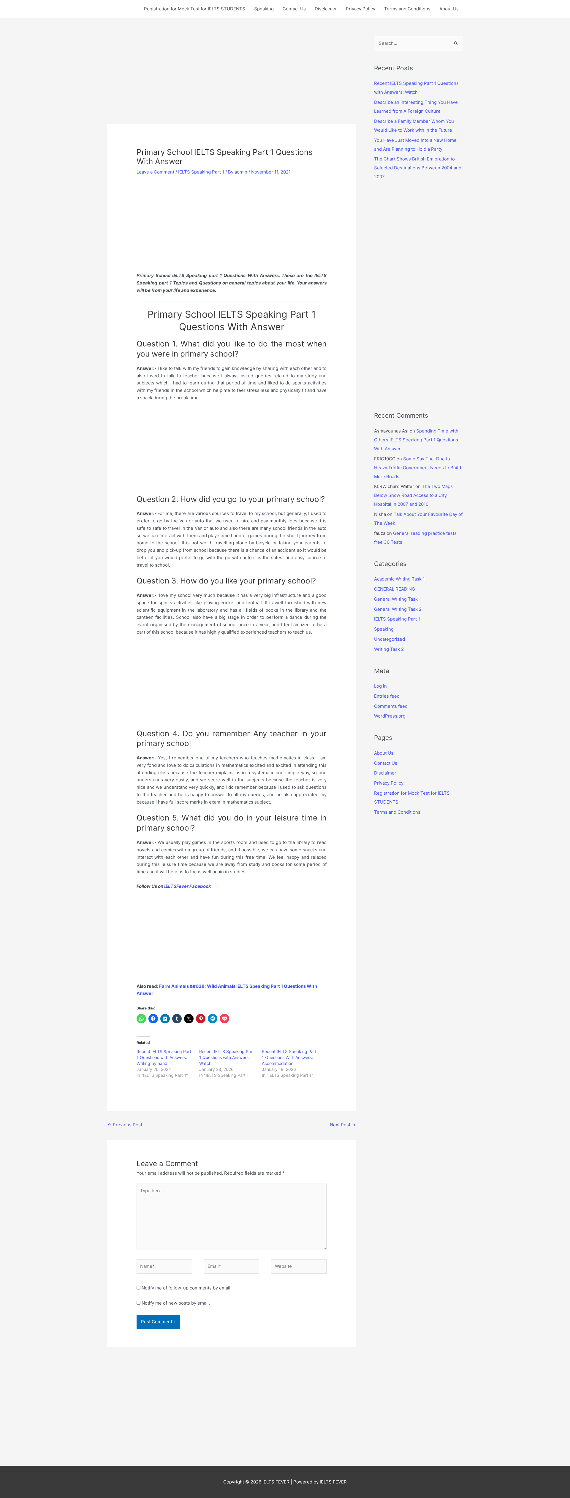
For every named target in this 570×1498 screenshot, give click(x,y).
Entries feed (387, 696)
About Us (449, 9)
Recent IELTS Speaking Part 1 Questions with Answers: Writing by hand (164, 1057)
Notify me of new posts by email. (176, 1303)
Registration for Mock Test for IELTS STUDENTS (194, 9)
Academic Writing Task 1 (399, 579)
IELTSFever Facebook (188, 886)
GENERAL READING (394, 589)
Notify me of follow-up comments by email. (187, 1288)
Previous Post (124, 1125)
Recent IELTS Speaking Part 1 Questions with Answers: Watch (226, 1057)
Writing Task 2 (389, 649)
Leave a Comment (155, 172)
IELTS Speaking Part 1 (201, 172)
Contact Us (294, 9)
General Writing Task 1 (397, 599)
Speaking (264, 9)
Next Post (343, 1125)
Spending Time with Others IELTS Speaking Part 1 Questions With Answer (416, 439)
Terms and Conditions (407, 9)
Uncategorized (389, 639)
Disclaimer (326, 9)
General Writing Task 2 (398, 609)
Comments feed (391, 706)
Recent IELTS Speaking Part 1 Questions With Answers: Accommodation (289, 1057)
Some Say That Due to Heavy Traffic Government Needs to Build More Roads (417, 467)
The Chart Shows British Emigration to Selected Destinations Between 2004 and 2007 (417, 167)
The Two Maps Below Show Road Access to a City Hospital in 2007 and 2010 (413, 495)
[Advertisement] (231, 79)
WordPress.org (390, 716)
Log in (380, 686)
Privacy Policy (360, 9)
